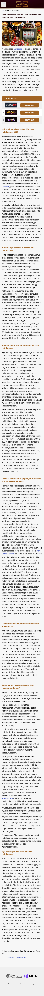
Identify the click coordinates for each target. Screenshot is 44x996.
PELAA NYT (29, 105)
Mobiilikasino (21, 958)
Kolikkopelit (10, 958)
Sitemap (31, 984)
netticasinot (18, 49)
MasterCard (7, 798)
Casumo (5, 186)
